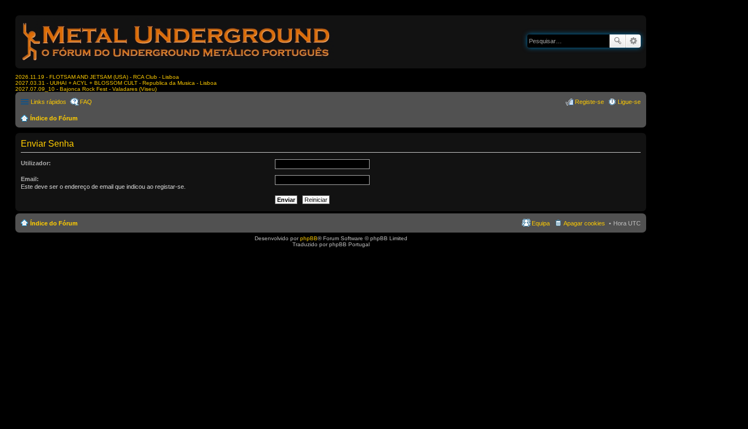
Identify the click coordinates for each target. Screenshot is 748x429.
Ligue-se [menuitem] (629, 101)
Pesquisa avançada (633, 41)
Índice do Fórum (54, 118)
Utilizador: (36, 163)
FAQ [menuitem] (86, 101)
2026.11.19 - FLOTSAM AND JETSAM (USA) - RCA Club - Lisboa (97, 77)
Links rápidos (48, 101)
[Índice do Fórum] (177, 63)
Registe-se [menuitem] (589, 101)
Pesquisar (617, 41)
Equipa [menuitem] (541, 223)
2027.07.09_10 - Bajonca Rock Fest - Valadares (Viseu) (86, 89)
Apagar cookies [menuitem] (584, 223)
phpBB (309, 238)
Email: (30, 179)
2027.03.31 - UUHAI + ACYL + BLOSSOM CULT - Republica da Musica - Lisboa (116, 83)
